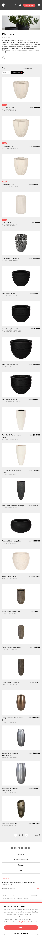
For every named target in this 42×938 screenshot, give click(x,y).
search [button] (15, 5)
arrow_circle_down (3, 57)
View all (37, 835)
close (8, 73)
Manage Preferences (21, 933)
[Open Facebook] (12, 848)
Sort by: (24, 68)
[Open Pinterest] (19, 848)
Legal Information (25, 922)
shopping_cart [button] (20, 5)
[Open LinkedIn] (22, 848)
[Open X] (29, 848)
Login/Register (29, 5)
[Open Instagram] (25, 848)
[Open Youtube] (15, 848)
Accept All (21, 927)
